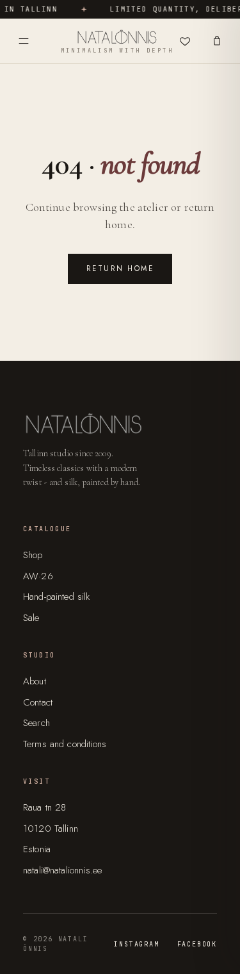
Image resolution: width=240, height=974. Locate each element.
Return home (120, 268)
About (34, 681)
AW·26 (38, 576)
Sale (31, 618)
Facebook (197, 944)
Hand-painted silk (56, 597)
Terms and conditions (64, 744)
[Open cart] (216, 41)
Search (36, 723)
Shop (33, 555)
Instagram (136, 944)
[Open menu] (24, 41)
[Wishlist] (184, 41)
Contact (37, 702)
